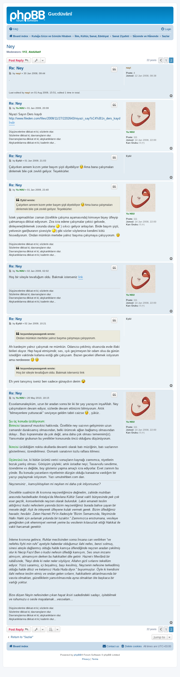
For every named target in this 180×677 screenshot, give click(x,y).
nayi (128, 67)
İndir (12, 122)
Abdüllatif (35, 51)
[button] (160, 60)
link (80, 277)
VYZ (24, 51)
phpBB (77, 655)
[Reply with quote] (114, 69)
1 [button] (166, 60)
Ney (11, 46)
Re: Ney (16, 68)
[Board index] (28, 15)
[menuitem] (13, 29)
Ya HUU (130, 132)
